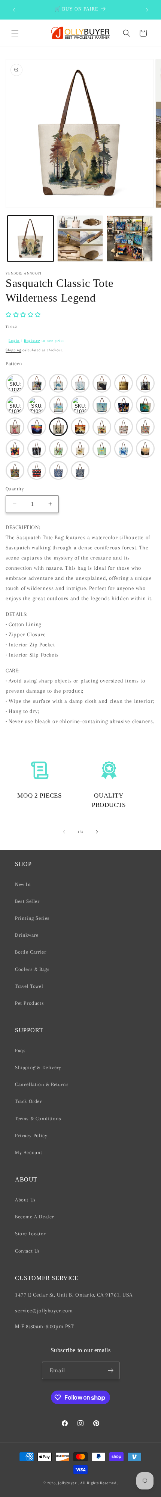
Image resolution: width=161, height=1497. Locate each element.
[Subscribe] (111, 1370)
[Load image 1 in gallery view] (30, 238)
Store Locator (30, 1233)
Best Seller (27, 901)
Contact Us (27, 1251)
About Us (25, 1200)
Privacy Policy (31, 1135)
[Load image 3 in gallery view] (130, 238)
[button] (15, 33)
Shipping (13, 350)
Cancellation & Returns (42, 1084)
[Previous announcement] (14, 10)
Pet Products (29, 1003)
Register (32, 340)
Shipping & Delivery (38, 1067)
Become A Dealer (34, 1216)
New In (23, 884)
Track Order (28, 1101)
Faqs (20, 1050)
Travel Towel (29, 986)
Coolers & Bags (32, 969)
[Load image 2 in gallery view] (80, 238)
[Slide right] (97, 832)
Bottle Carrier (30, 952)
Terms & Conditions (38, 1118)
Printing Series (32, 918)
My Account (28, 1152)
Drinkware (26, 935)
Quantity (15, 488)
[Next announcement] (147, 10)
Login (14, 340)
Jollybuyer (67, 1482)
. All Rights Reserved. (98, 1482)
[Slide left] (64, 832)
